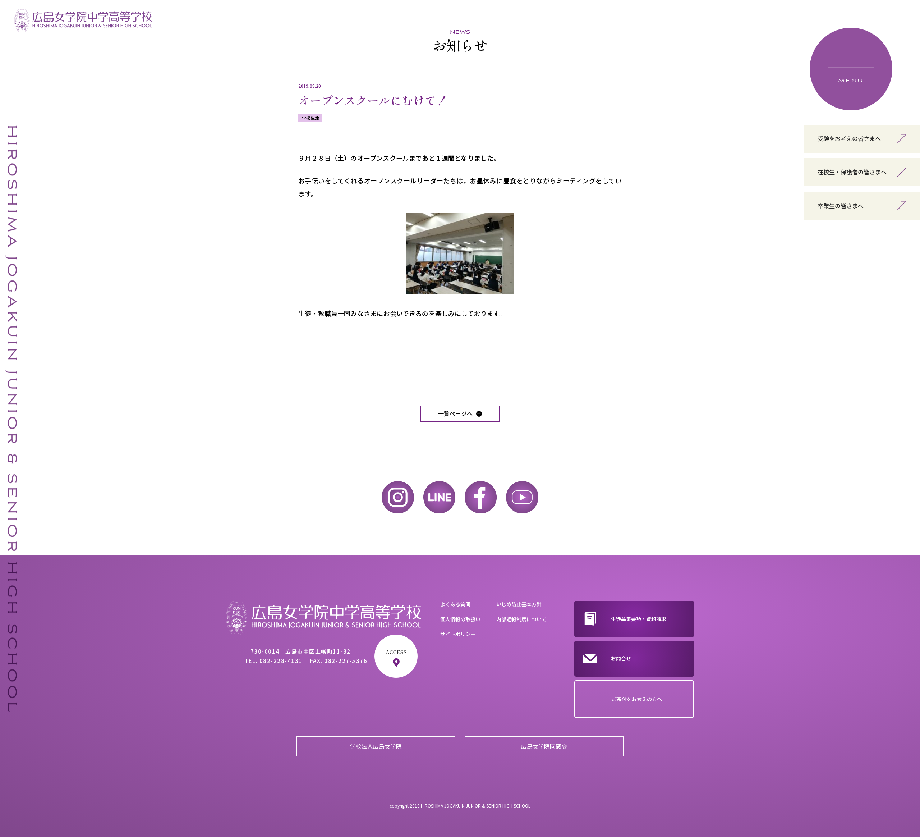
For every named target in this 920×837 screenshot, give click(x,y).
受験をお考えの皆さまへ (849, 138)
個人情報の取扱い (460, 619)
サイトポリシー (457, 633)
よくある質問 (455, 604)
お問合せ (621, 658)
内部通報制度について (521, 619)
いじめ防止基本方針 (519, 604)
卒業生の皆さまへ (841, 205)
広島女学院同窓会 (544, 746)
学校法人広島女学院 (376, 746)
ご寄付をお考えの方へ (637, 699)
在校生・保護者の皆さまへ (852, 172)
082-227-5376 (345, 660)
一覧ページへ (455, 413)
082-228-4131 (281, 660)
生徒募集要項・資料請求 (638, 618)
